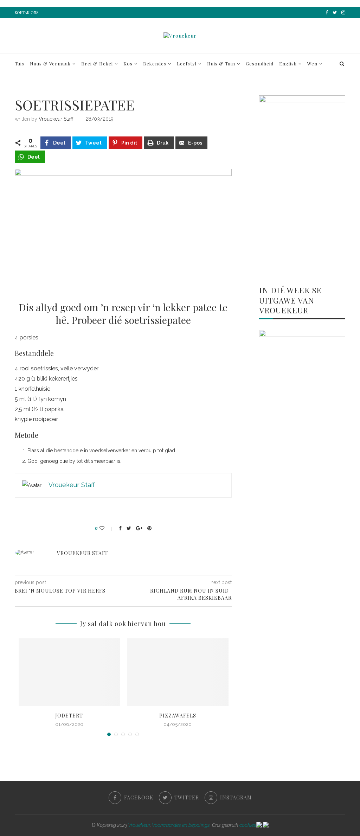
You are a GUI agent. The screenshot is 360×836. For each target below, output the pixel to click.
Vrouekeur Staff (56, 119)
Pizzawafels (177, 715)
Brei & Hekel (97, 63)
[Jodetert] (69, 672)
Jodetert (69, 715)
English (288, 63)
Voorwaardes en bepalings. (181, 825)
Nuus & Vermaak (50, 63)
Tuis (19, 63)
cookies (247, 825)
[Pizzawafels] (178, 672)
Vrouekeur (139, 825)
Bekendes (154, 63)
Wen (312, 63)
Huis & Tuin (221, 63)
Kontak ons (26, 12)
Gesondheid (260, 63)
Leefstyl (187, 63)
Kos (128, 63)
